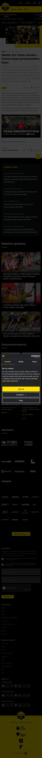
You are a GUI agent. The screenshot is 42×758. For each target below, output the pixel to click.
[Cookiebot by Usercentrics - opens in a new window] (31, 356)
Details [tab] (21, 361)
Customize (20, 395)
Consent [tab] (7, 361)
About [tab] (34, 361)
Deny (21, 400)
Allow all (21, 389)
